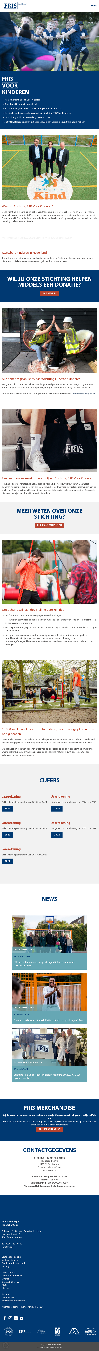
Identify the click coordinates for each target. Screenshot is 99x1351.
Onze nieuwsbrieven (12, 1276)
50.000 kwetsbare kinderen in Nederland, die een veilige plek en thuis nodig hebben (45, 122)
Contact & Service (10, 1282)
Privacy (5, 1294)
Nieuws (5, 1288)
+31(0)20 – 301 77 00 (12, 1244)
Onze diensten (9, 1272)
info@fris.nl (7, 1247)
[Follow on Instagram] (10, 1318)
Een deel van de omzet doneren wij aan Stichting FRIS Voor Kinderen (38, 113)
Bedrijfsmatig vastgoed (13, 1263)
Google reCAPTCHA (56, 1347)
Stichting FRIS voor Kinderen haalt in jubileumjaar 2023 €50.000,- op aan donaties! (48, 1077)
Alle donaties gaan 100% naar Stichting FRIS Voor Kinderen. (33, 108)
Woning (5, 1266)
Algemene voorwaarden (13, 1301)
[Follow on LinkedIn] (16, 1318)
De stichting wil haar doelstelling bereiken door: (28, 117)
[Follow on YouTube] (21, 1318)
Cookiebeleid (8, 1298)
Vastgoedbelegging (11, 1257)
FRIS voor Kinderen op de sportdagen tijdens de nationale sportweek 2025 (44, 964)
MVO (4, 1285)
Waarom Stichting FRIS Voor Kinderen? (23, 100)
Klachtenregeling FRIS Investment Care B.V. (22, 1307)
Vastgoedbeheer (10, 1260)
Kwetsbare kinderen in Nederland (21, 104)
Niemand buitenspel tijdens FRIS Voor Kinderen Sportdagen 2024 (48, 1020)
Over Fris (6, 1279)
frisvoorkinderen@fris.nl (83, 394)
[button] (92, 5)
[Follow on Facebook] (5, 1318)
